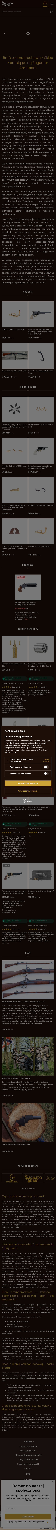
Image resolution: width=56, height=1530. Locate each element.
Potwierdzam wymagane (28, 791)
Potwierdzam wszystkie (28, 783)
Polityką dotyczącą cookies (16, 743)
